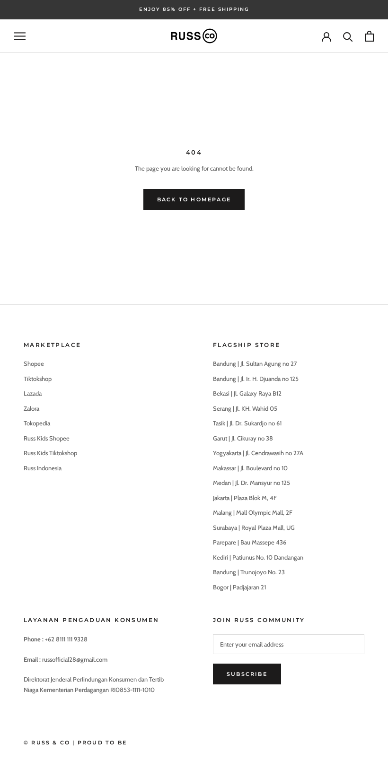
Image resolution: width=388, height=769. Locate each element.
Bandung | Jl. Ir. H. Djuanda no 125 (256, 378)
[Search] (348, 36)
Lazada (33, 393)
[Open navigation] (20, 36)
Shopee (34, 363)
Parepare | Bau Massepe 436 (249, 542)
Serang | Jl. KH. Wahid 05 (245, 408)
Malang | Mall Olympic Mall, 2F (252, 512)
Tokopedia (37, 423)
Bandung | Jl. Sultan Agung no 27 (255, 363)
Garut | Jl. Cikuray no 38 (243, 438)
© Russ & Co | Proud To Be (75, 742)
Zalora (31, 408)
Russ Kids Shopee (47, 438)
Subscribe (247, 674)
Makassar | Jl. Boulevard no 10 (250, 468)
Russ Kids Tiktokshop (50, 453)
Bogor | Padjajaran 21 (239, 587)
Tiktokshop (38, 378)
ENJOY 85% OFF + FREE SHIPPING (194, 9)
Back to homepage (194, 199)
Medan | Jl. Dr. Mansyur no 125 (251, 482)
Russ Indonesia (43, 468)
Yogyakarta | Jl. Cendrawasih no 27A (258, 453)
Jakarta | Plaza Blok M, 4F (245, 497)
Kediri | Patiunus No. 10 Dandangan (258, 557)
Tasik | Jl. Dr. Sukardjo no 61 (247, 423)
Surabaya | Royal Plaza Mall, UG (254, 527)
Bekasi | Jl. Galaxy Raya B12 (247, 393)
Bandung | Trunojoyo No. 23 (249, 572)
